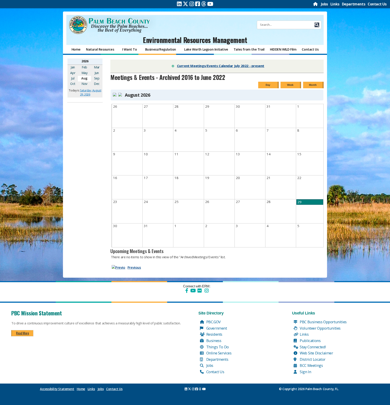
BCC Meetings (311, 365)
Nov (84, 83)
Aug (84, 78)
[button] (317, 25)
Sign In (305, 371)
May (84, 73)
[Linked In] (179, 3)
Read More (22, 333)
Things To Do (217, 346)
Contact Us (377, 4)
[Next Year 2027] (98, 61)
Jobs (324, 4)
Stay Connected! (312, 346)
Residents (213, 334)
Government (216, 328)
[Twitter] (185, 3)
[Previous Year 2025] (71, 61)
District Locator (312, 359)
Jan (73, 67)
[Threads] (203, 3)
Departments (353, 4)
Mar (97, 67)
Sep (97, 78)
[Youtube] (210, 3)
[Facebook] (197, 3)
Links (334, 4)
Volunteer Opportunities (320, 328)
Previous (134, 267)
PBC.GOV (213, 321)
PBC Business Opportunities (323, 321)
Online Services (218, 353)
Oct (72, 83)
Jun (97, 73)
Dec (97, 83)
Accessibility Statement (57, 389)
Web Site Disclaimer (316, 353)
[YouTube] (192, 290)
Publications (310, 340)
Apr (72, 73)
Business (213, 340)
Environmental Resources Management (195, 40)
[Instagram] (191, 3)
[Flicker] (199, 290)
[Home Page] (315, 4)
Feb (84, 67)
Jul (72, 78)
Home (81, 389)
